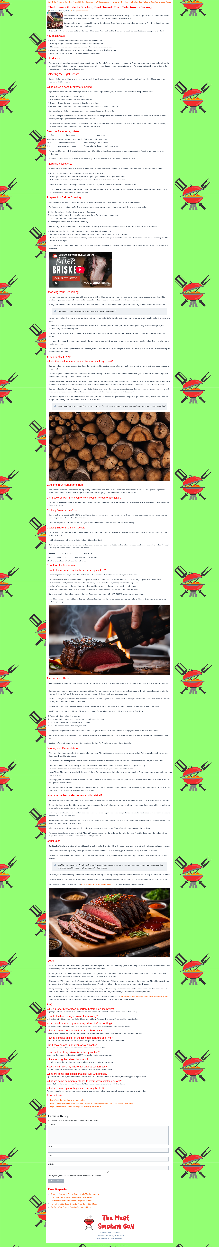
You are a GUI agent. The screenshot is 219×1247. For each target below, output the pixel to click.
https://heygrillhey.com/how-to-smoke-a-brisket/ (67, 1100)
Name (50, 1146)
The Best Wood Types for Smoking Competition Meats (71, 1207)
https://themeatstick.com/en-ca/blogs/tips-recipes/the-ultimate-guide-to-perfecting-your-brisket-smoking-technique (91, 1103)
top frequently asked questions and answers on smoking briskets (145, 996)
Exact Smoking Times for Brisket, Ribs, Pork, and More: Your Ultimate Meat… (142, 2)
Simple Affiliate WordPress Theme (118, 1245)
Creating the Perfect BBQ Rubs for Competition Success (72, 1201)
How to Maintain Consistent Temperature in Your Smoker (71, 1197)
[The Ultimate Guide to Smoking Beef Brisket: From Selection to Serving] (55, 29)
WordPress (102, 1245)
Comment (52, 1124)
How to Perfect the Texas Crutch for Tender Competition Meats (74, 1204)
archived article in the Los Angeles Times (96, 884)
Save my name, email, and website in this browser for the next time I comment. (75, 1176)
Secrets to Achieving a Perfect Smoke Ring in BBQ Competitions (75, 1194)
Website (51, 1164)
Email (50, 1155)
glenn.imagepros (82, 11)
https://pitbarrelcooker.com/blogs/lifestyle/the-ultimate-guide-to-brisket (75, 1107)
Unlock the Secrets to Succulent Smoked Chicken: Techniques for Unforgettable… (78, 2)
